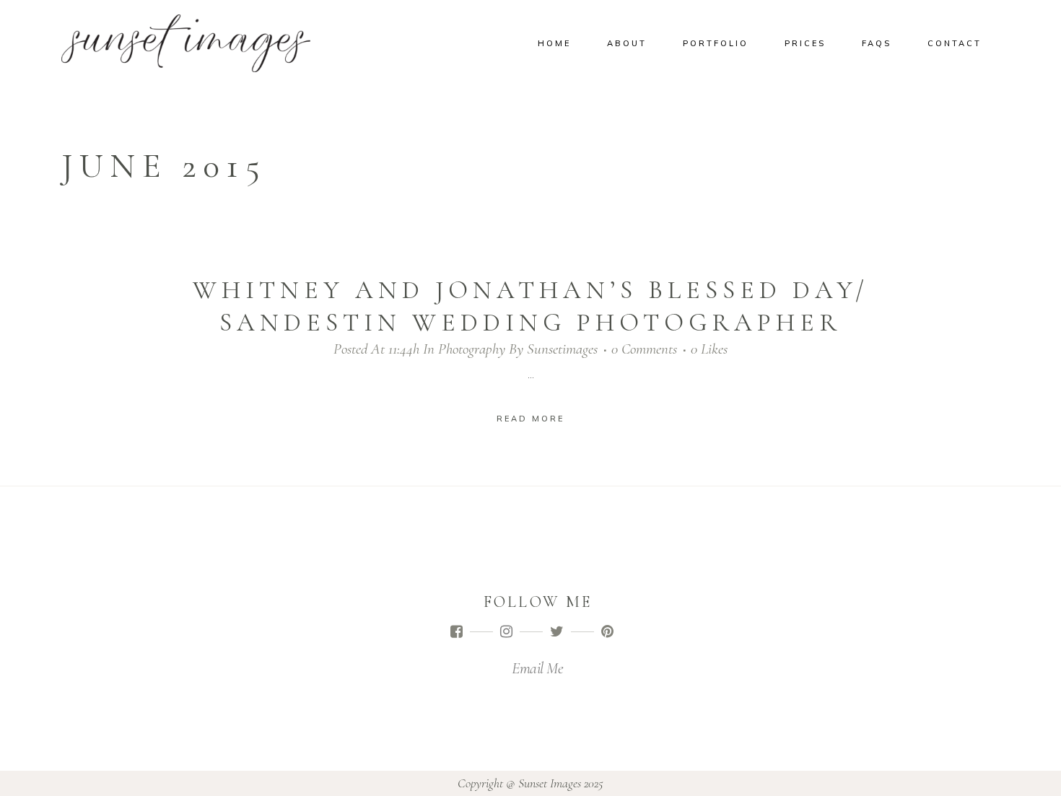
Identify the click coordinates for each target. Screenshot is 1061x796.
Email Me (537, 668)
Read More (530, 419)
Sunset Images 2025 (560, 783)
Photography (471, 349)
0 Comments (644, 349)
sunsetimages (562, 349)
